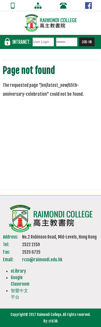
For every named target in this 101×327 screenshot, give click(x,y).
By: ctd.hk (50, 321)
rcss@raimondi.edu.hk (42, 259)
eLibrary (18, 271)
